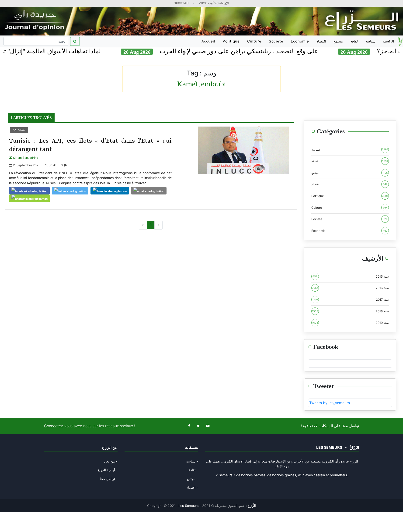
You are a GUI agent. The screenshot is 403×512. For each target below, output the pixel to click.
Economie (300, 41)
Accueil (209, 43)
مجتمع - (192, 479)
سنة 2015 (351, 276)
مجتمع (338, 41)
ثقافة (354, 41)
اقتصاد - (192, 488)
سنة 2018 (350, 311)
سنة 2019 (350, 323)
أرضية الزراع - (108, 470)
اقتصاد (321, 41)
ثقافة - (193, 470)
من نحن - (111, 461)
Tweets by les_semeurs (329, 402)
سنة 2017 (350, 299)
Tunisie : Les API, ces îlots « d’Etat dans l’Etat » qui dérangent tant (90, 145)
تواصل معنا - (109, 479)
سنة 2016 (350, 288)
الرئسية (388, 41)
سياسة (370, 41)
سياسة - (192, 461)
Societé (276, 41)
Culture (254, 41)
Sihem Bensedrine (25, 157)
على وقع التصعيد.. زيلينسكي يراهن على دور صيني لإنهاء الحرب (254, 51)
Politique (231, 41)
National (19, 129)
